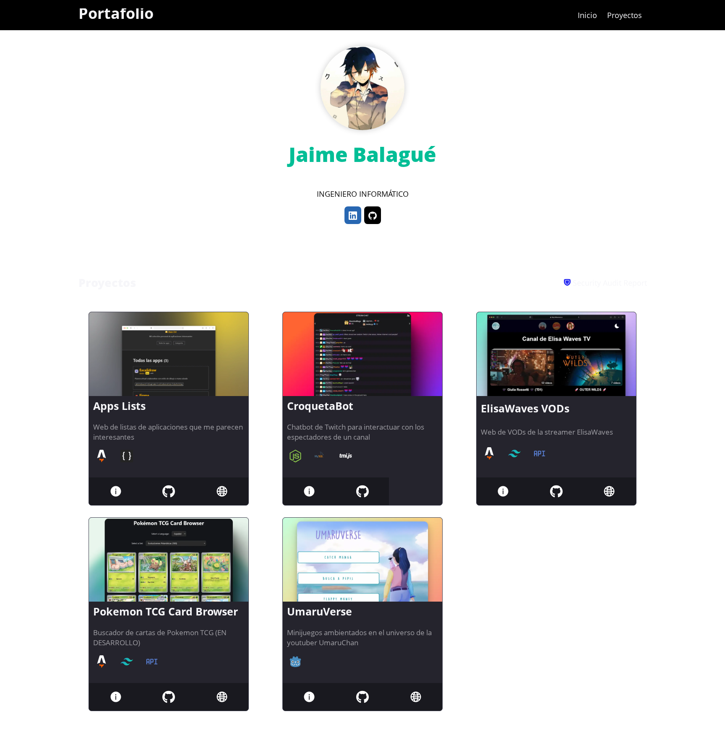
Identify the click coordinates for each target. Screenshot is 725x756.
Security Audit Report (609, 283)
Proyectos (624, 15)
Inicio (587, 15)
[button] (352, 215)
